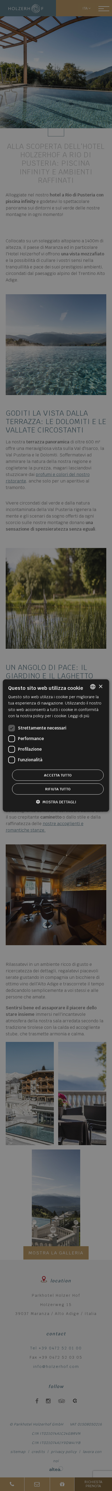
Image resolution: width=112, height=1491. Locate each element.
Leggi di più (78, 715)
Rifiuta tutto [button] (57, 789)
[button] (56, 801)
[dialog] (56, 745)
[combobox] (93, 687)
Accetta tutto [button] (57, 775)
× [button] (100, 686)
